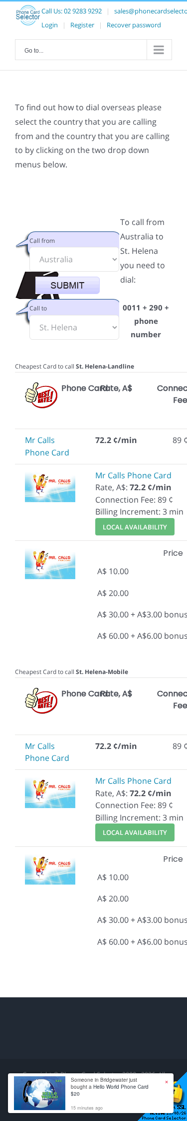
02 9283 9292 (83, 10)
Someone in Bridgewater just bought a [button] (110, 1086)
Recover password (134, 24)
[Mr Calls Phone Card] (50, 475)
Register (82, 24)
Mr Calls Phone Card (133, 475)
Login (49, 24)
